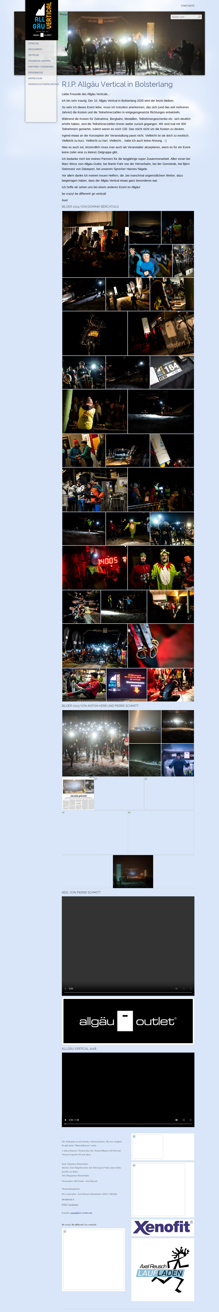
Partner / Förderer (40, 66)
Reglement (35, 49)
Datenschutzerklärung (42, 84)
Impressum (35, 78)
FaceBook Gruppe (39, 61)
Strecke (33, 43)
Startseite (187, 5)
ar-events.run (81, 1213)
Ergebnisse (35, 72)
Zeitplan (33, 55)
